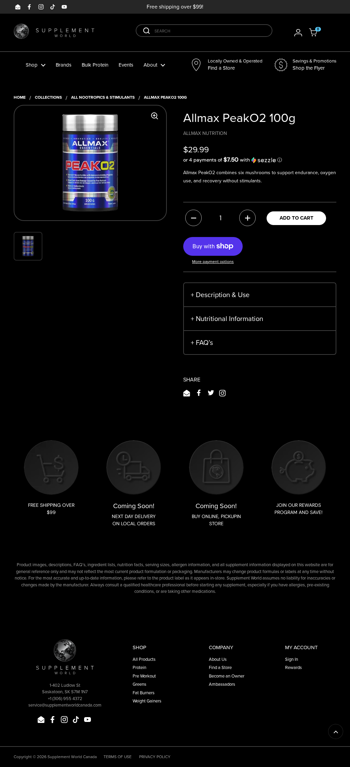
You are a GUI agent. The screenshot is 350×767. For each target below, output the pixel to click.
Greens (139, 684)
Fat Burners (143, 692)
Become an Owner (226, 676)
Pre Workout (144, 676)
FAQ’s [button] (202, 342)
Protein (139, 667)
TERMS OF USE (118, 756)
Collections (48, 97)
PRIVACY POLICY (155, 756)
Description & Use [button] (220, 294)
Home (20, 97)
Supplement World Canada (72, 756)
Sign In (291, 659)
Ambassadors (222, 684)
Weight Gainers (147, 701)
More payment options (213, 261)
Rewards (293, 667)
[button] (317, 32)
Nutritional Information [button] (227, 318)
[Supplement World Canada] (54, 32)
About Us (218, 659)
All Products (144, 659)
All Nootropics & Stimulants (103, 97)
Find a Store (220, 667)
